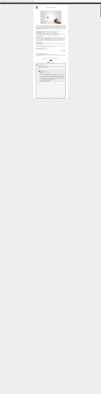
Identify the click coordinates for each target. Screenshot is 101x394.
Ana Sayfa (6, 3)
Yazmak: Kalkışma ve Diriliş (51, 7)
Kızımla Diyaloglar (18, 3)
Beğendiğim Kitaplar (33, 3)
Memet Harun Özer (50, 57)
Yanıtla (39, 68)
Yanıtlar (40, 69)
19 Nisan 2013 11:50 (44, 64)
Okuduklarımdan (29, 3)
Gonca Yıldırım (40, 64)
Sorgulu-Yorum (13, 3)
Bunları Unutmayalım (23, 3)
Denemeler (9, 3)
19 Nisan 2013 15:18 (47, 71)
